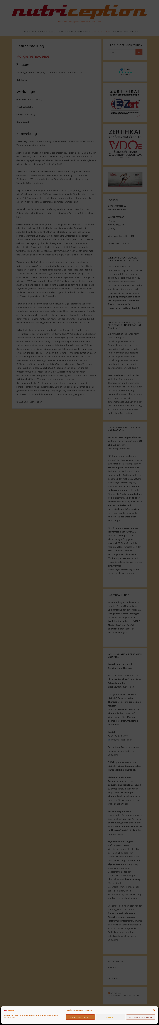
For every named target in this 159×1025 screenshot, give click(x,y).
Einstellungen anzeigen (140, 1017)
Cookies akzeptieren (80, 1017)
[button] (154, 1010)
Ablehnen (110, 1017)
